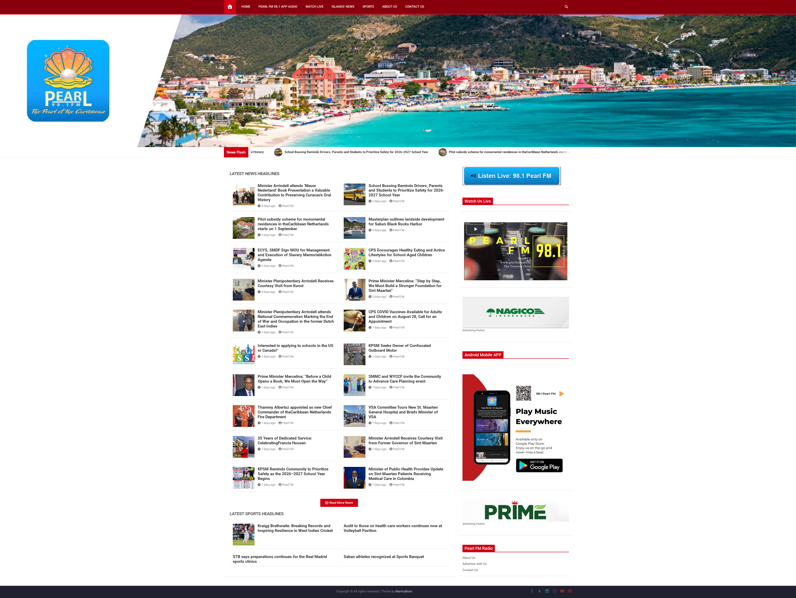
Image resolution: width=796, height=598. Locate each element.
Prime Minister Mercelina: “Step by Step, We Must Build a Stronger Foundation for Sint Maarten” (405, 286)
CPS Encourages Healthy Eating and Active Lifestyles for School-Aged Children (407, 252)
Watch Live (314, 6)
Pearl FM (288, 206)
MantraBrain (404, 591)
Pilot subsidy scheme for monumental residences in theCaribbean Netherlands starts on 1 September (293, 224)
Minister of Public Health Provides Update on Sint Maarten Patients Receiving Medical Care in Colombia (406, 474)
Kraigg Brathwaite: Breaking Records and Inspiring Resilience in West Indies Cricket (295, 528)
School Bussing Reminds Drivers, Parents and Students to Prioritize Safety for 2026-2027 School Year (406, 190)
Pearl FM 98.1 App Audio (277, 6)
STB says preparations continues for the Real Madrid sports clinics (280, 559)
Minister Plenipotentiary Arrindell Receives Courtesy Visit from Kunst (296, 283)
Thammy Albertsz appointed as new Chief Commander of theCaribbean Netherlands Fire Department (295, 412)
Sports (368, 6)
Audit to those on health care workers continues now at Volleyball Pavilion (393, 528)
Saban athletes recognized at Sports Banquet (384, 556)
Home (245, 6)
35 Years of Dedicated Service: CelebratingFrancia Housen (285, 440)
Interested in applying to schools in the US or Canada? (295, 348)
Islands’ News (343, 6)
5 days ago (268, 206)
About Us (389, 6)
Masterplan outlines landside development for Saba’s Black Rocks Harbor (406, 221)
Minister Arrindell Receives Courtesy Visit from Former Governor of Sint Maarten (406, 440)
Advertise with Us (474, 564)
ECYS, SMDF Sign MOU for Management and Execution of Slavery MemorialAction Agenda (294, 255)
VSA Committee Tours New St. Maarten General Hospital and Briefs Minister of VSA (403, 412)
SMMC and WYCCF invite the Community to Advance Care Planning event (405, 379)
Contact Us (414, 6)
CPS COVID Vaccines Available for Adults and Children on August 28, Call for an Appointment (405, 316)
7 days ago (268, 332)
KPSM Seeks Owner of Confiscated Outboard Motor (400, 348)
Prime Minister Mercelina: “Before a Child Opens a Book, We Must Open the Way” (294, 379)
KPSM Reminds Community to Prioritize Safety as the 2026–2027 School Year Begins (293, 474)
